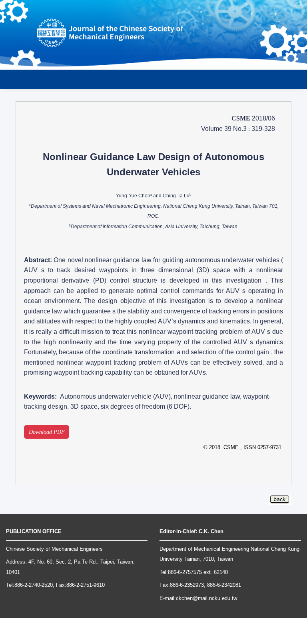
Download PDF (47, 432)
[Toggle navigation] (299, 79)
